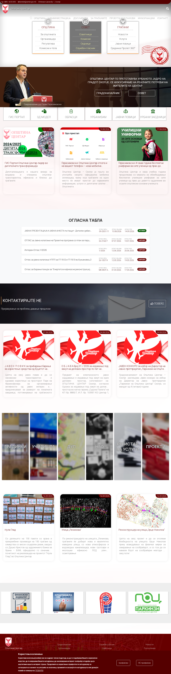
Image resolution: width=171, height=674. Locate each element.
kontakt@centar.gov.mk (28, 2)
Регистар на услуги (127, 446)
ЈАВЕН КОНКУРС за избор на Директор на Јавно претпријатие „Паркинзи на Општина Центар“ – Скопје (142, 368)
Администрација (59, 18)
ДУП (71, 446)
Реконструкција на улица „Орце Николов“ (141, 529)
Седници (85, 43)
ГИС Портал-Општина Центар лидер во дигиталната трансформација (26, 164)
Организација (48, 39)
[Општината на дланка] (22, 603)
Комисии (86, 39)
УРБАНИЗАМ (98, 117)
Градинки (15, 446)
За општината (48, 34)
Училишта (43, 446)
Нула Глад (10, 529)
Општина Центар (20, 8)
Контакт (162, 18)
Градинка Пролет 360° (123, 48)
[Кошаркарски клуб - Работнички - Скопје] (64, 603)
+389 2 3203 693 (9, 2)
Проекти (155, 446)
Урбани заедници (153, 117)
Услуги (123, 39)
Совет (142, 93)
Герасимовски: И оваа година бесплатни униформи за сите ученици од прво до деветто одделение (141, 165)
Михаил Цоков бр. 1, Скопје (50, 2)
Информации (146, 18)
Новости (123, 34)
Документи (80, 18)
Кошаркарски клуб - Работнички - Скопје (63, 603)
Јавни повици (123, 43)
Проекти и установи (122, 18)
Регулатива (48, 43)
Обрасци (71, 117)
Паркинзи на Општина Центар (106, 603)
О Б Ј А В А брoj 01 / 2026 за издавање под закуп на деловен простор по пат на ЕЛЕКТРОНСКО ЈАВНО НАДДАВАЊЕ (85, 368)
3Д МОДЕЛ (44, 117)
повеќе (39, 670)
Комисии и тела (48, 48)
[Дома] (6, 9)
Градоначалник (108, 93)
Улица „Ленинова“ (71, 529)
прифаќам (123, 663)
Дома (31, 18)
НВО (99, 446)
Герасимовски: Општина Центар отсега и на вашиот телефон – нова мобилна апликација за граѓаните (84, 165)
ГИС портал (17, 117)
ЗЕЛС (148, 603)
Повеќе (159, 303)
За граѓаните (98, 18)
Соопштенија (149, 648)
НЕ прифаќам (144, 663)
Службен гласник (85, 48)
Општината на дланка (21, 603)
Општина (40, 18)
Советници (85, 34)
